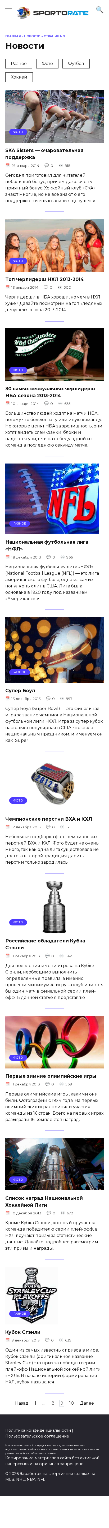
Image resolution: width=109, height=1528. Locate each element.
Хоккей (19, 77)
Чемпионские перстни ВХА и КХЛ (48, 818)
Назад (22, 1403)
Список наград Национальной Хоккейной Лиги (44, 1201)
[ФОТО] (54, 139)
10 (71, 1403)
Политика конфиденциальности (38, 1430)
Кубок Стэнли (22, 1332)
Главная (13, 36)
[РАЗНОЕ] (52, 531)
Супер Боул (20, 690)
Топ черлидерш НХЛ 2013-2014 (44, 279)
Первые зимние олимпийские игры (50, 1076)
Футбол (76, 63)
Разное (19, 63)
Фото (47, 63)
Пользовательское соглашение (37, 1436)
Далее (87, 1403)
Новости (32, 36)
